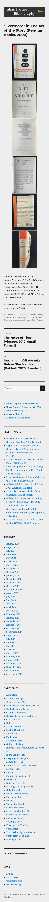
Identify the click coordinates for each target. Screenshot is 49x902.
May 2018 (11, 603)
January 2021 (12, 575)
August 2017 (12, 635)
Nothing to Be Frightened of (20, 786)
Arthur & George (14, 698)
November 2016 (13, 667)
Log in (9, 874)
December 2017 (13, 621)
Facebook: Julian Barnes (18, 417)
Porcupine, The (14, 797)
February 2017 (13, 656)
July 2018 (10, 596)
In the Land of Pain (15, 755)
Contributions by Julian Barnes (21, 716)
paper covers (18, 320)
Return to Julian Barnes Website (22, 403)
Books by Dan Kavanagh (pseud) (22, 705)
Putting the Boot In (15, 804)
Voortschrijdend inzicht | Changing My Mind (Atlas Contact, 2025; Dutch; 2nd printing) (24, 470)
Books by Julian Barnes (18, 709)
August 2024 (12, 547)
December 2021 (13, 568)
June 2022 (11, 554)
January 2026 (12, 544)
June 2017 (10, 642)
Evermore (8, 320)
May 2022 (11, 558)
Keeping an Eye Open (17, 758)
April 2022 (11, 561)
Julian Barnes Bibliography (15, 894)
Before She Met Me (15, 702)
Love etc (10, 772)
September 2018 (14, 589)
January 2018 (12, 618)
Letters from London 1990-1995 (21, 765)
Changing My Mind (16, 712)
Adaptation (11, 695)
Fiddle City (11, 737)
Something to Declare (17, 814)
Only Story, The (14, 790)
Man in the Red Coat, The (19, 776)
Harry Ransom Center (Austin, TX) (23, 407)
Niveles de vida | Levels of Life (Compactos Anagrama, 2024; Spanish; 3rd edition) (25, 512)
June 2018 (11, 600)
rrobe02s (11, 315)
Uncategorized (13, 839)
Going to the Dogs (15, 744)
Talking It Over (14, 821)
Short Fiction (37, 320)
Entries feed (12, 877)
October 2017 (12, 628)
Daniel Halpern (35, 317)
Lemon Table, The (15, 762)
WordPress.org (13, 884)
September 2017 (14, 632)
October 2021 (12, 572)
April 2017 (11, 649)
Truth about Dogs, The (17, 836)
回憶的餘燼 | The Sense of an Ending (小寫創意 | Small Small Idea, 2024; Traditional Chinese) (24, 502)
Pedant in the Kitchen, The (19, 793)
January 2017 (12, 660)
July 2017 (10, 639)
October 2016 (12, 670)
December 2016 (13, 663)
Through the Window (17, 825)
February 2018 (13, 614)
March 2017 (12, 653)
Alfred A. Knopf (14, 414)
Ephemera (11, 733)
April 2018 (11, 607)
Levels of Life (13, 769)
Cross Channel (21, 317)
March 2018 (12, 610)
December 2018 (13, 579)
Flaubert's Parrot (14, 740)
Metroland (11, 779)
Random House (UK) (16, 410)
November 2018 (14, 582)
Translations (13, 829)
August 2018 (12, 593)
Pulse (9, 800)
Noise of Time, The (16, 783)
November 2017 (13, 625)
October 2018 (12, 586)
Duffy (9, 723)
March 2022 (12, 565)
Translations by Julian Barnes (21, 832)
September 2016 (14, 674)
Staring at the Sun (15, 818)
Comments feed (14, 881)
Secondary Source (15, 807)
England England (15, 730)
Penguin (27, 320)
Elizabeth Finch (14, 726)
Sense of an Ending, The (18, 811)
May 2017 (10, 646)
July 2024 (10, 551)
